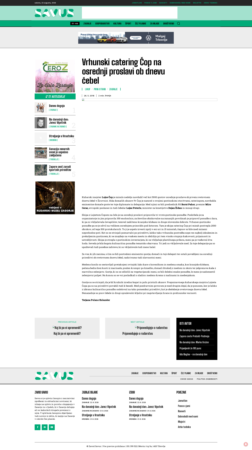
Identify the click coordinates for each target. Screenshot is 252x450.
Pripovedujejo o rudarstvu (137, 333)
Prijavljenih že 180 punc (190, 348)
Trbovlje (54, 159)
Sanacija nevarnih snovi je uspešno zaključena (59, 152)
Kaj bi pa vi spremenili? (67, 333)
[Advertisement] (129, 13)
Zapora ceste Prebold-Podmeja (194, 336)
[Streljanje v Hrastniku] (41, 137)
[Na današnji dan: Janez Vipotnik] (41, 122)
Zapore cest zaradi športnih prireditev (60, 168)
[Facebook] (37, 427)
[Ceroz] (55, 76)
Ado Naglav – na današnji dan (193, 354)
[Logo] (55, 13)
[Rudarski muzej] (55, 197)
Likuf (87, 89)
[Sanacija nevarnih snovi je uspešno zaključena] (41, 152)
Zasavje (53, 110)
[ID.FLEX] (126, 38)
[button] (178, 23)
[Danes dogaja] (41, 107)
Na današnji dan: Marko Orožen (194, 342)
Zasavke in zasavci (58, 127)
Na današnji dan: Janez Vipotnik (59, 121)
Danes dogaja (57, 106)
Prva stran (100, 89)
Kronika (53, 140)
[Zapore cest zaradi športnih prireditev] (41, 170)
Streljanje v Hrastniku (61, 136)
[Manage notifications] (246, 444)
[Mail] (45, 427)
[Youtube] (52, 427)
